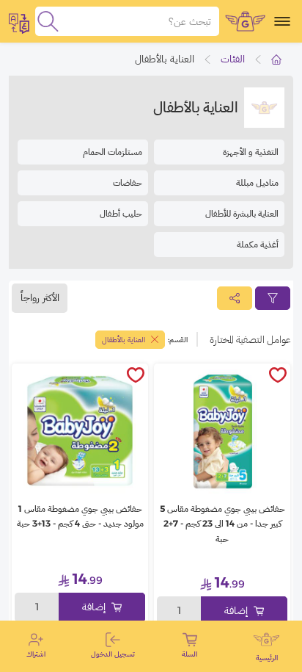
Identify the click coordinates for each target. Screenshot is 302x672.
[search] (48, 21)
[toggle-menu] (282, 21)
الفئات (233, 58)
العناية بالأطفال (123, 339)
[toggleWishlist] (278, 376)
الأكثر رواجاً (40, 297)
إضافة (236, 610)
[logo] (245, 21)
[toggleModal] (19, 21)
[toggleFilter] (272, 298)
